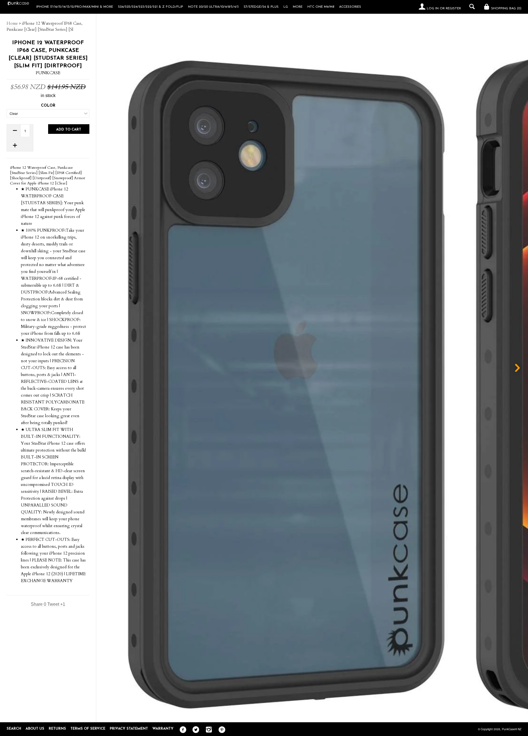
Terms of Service (87, 729)
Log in (433, 8)
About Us (35, 729)
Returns (57, 729)
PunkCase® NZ (511, 729)
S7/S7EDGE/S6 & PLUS (261, 7)
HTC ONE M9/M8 (320, 7)
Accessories (350, 7)
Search (14, 729)
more (297, 7)
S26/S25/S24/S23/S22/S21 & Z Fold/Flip (150, 7)
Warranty (163, 729)
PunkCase (48, 73)
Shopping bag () (505, 8)
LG (286, 7)
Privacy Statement (129, 729)
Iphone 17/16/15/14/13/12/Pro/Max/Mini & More (74, 7)
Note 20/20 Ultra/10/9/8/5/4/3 (213, 7)
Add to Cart (68, 129)
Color (48, 106)
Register (453, 8)
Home (12, 23)
